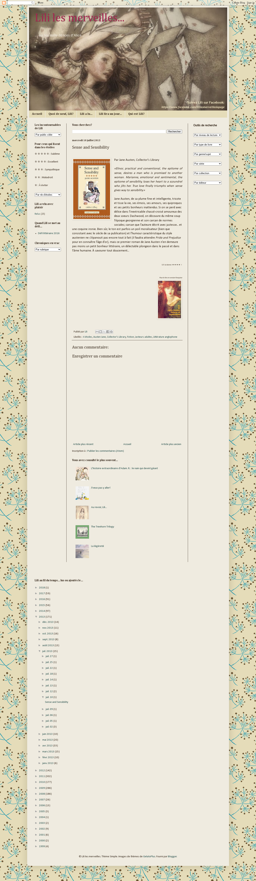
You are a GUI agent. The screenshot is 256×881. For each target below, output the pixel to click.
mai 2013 (47, 740)
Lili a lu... (86, 114)
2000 (42, 840)
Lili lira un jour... (110, 114)
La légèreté (97, 546)
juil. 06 (49, 715)
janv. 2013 (48, 763)
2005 (42, 811)
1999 (42, 846)
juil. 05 (49, 721)
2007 (42, 799)
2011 (42, 776)
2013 (42, 617)
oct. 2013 (48, 633)
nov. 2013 (48, 628)
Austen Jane (99, 337)
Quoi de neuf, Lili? (61, 114)
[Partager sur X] (104, 332)
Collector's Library (116, 337)
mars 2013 (48, 751)
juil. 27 (49, 656)
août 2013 (48, 645)
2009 (42, 788)
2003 (42, 823)
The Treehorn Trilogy (102, 526)
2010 (42, 782)
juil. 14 (49, 679)
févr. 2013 (48, 757)
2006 (42, 805)
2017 (42, 593)
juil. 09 (49, 709)
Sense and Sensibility (56, 702)
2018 (42, 587)
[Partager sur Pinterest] (111, 332)
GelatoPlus (149, 856)
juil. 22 (49, 668)
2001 (42, 835)
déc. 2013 (48, 622)
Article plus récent (83, 444)
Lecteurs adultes (143, 337)
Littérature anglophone (165, 337)
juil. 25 (49, 662)
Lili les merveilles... (79, 18)
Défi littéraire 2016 (49, 233)
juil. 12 (49, 691)
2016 (42, 599)
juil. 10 (49, 697)
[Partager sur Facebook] (108, 332)
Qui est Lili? (136, 114)
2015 (42, 605)
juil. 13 (49, 685)
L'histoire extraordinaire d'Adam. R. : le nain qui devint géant (124, 468)
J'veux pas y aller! (101, 487)
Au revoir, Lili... (99, 507)
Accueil (37, 114)
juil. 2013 (47, 651)
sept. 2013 (48, 639)
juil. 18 (49, 674)
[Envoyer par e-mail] (97, 332)
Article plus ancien (171, 444)
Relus (37, 214)
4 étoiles (87, 337)
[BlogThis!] (101, 332)
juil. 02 (49, 726)
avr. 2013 (47, 745)
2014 (42, 611)
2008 (42, 794)
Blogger (172, 856)
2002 (42, 829)
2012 (42, 770)
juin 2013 (47, 734)
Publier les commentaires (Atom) (105, 451)
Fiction (130, 337)
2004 (42, 817)
